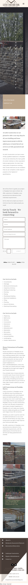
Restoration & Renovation (13, 546)
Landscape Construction (12, 553)
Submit (18, 251)
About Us (8, 540)
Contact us (8, 559)
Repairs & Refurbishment (12, 556)
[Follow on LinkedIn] (15, 565)
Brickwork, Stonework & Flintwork (15, 543)
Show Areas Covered (5, 584)
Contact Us (8, 103)
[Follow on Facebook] (12, 565)
